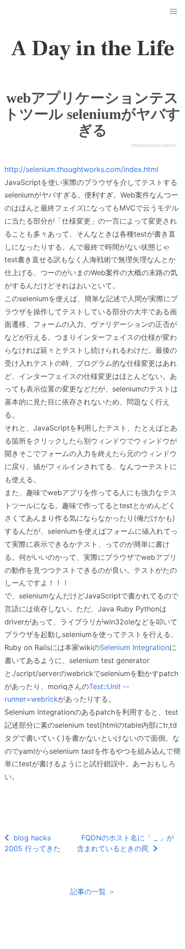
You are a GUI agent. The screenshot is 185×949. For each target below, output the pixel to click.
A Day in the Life (93, 48)
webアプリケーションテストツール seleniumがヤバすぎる (92, 114)
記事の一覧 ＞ (92, 891)
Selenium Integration (134, 647)
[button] (173, 11)
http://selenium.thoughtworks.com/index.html (81, 169)
